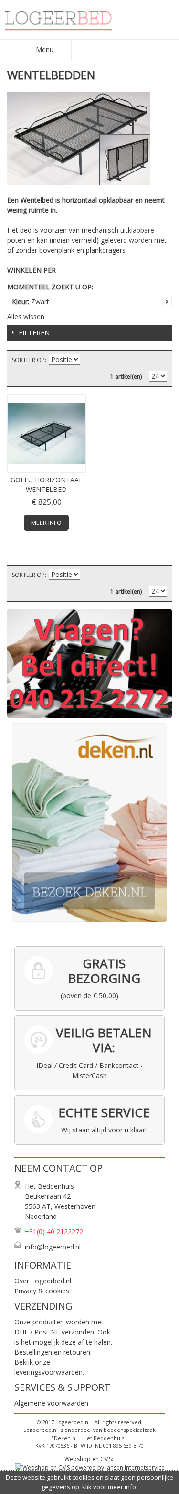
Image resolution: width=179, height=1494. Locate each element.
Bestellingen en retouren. (53, 1351)
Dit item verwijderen (167, 301)
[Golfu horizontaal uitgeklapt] (46, 433)
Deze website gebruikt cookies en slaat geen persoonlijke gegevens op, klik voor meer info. (89, 1482)
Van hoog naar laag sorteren (89, 360)
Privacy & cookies (41, 1290)
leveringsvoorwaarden (48, 1372)
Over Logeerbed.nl (42, 1280)
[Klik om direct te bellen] (89, 663)
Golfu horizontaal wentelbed (47, 484)
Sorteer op (28, 360)
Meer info (46, 522)
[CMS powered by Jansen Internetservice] (90, 1467)
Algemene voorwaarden (51, 1403)
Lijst (160, 360)
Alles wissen (25, 316)
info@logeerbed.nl (53, 1246)
